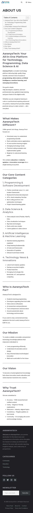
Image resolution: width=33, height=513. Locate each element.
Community (6, 460)
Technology (6, 467)
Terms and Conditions (21, 508)
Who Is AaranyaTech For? (12, 42)
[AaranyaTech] (5, 2)
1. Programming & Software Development (15, 31)
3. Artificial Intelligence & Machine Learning (17, 37)
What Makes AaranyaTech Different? (16, 26)
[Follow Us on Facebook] (4, 480)
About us (17, 506)
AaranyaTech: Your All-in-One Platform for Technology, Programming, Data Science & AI (16, 22)
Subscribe (25, 493)
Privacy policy (9, 508)
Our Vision (8, 46)
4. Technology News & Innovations (17, 40)
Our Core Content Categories (13, 28)
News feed (10, 506)
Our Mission (8, 44)
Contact (24, 506)
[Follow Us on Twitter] (7, 480)
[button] (21, 2)
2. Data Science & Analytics (15, 34)
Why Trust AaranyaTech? (12, 48)
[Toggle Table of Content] (27, 17)
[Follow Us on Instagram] (11, 480)
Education (6, 464)
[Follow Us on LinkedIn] (15, 480)
